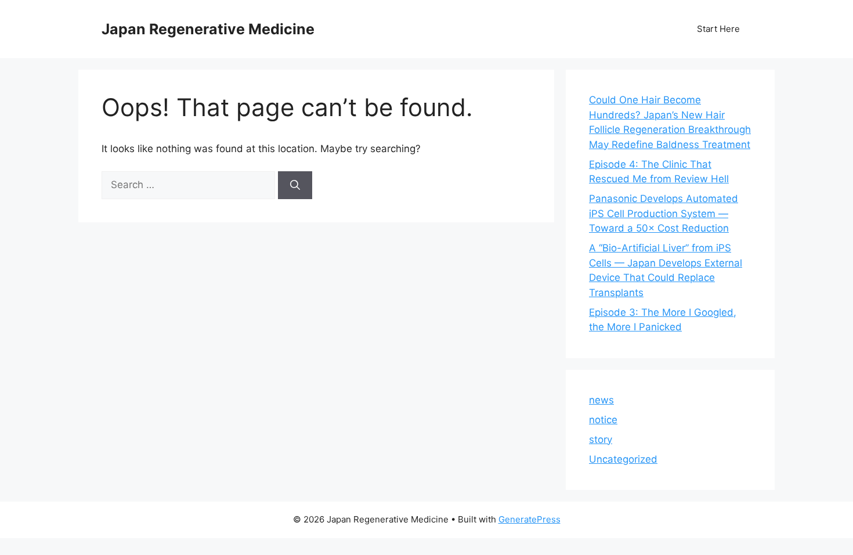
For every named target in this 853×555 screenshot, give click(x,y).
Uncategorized (623, 459)
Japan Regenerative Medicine (208, 29)
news (601, 400)
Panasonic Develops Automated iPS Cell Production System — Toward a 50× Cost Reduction (663, 213)
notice (603, 420)
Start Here (718, 28)
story (600, 439)
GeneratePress (529, 519)
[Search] (295, 185)
